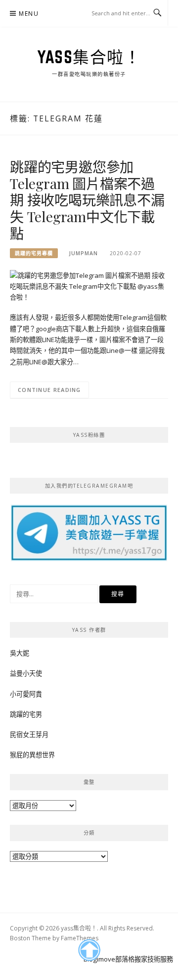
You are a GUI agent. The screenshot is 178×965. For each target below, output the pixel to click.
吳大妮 (19, 653)
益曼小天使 (26, 673)
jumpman (83, 253)
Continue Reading (49, 389)
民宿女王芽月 (29, 734)
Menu (29, 13)
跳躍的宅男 (26, 714)
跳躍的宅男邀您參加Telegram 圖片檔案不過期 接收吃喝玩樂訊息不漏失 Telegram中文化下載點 (87, 199)
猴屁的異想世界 (32, 754)
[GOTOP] (88, 950)
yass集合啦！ (89, 57)
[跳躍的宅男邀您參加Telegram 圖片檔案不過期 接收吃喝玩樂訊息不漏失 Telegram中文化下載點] (89, 285)
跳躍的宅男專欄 (34, 253)
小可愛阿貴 (26, 694)
